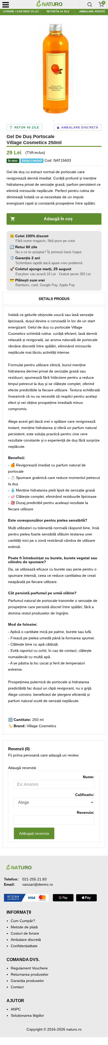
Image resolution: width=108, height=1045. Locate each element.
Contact (17, 987)
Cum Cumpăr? (23, 921)
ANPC (16, 1009)
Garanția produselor (27, 981)
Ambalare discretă (26, 939)
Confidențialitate (24, 946)
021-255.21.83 (34, 879)
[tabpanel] (54, 68)
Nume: (88, 777)
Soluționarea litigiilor (27, 1015)
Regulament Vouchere (29, 968)
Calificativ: (84, 795)
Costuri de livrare (25, 933)
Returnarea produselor (29, 974)
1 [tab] (54, 121)
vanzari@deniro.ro (37, 884)
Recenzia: (85, 812)
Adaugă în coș (58, 219)
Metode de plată (24, 927)
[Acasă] (56, 4)
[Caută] (89, 4)
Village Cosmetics (41, 726)
